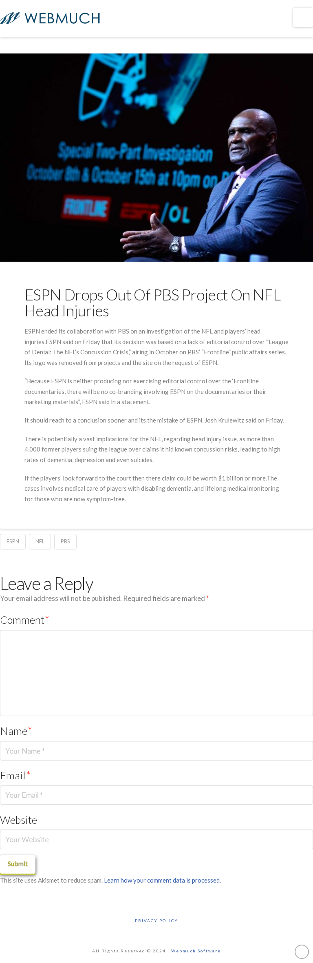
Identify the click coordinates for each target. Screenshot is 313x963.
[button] (303, 17)
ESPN (13, 541)
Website (18, 820)
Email (15, 775)
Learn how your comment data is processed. (162, 880)
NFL (39, 541)
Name (16, 731)
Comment (24, 620)
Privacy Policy (156, 920)
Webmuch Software (196, 950)
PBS (65, 541)
